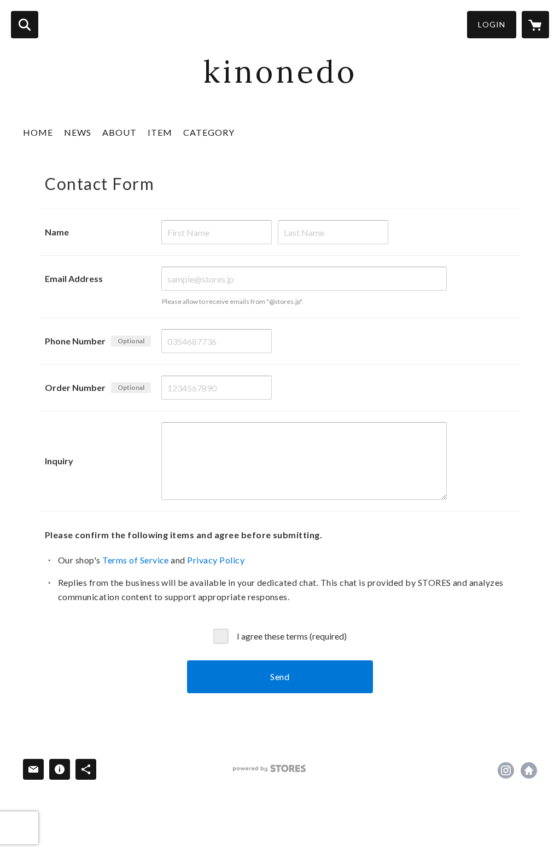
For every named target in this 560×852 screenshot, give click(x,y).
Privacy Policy (215, 560)
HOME (38, 132)
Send (280, 676)
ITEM (160, 132)
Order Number (75, 387)
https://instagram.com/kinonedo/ (506, 770)
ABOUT (119, 132)
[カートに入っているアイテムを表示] (535, 24)
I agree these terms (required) (292, 635)
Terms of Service (135, 560)
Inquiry (59, 461)
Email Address (74, 278)
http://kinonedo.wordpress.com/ (529, 770)
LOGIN (491, 24)
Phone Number (75, 341)
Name (57, 232)
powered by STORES (269, 768)
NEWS (77, 132)
